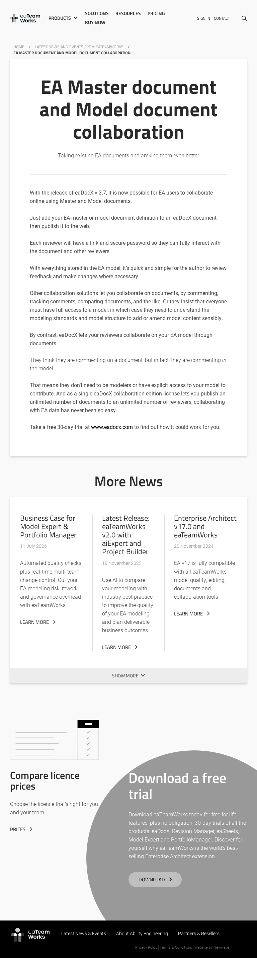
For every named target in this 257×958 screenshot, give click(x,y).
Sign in (203, 18)
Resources (128, 13)
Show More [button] (125, 675)
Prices (17, 829)
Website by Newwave (211, 947)
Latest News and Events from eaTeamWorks (79, 47)
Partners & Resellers (199, 933)
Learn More (34, 622)
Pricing (156, 13)
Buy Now (95, 22)
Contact (222, 18)
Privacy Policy (146, 947)
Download (152, 879)
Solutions (97, 13)
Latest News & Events (83, 933)
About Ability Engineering (142, 933)
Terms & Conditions (176, 947)
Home (18, 47)
